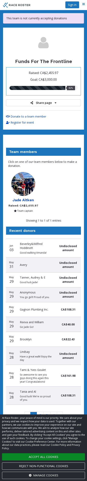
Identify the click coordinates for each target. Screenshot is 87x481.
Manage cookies (45, 475)
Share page (44, 103)
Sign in (72, 5)
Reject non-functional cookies (43, 466)
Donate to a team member (28, 116)
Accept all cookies (43, 457)
